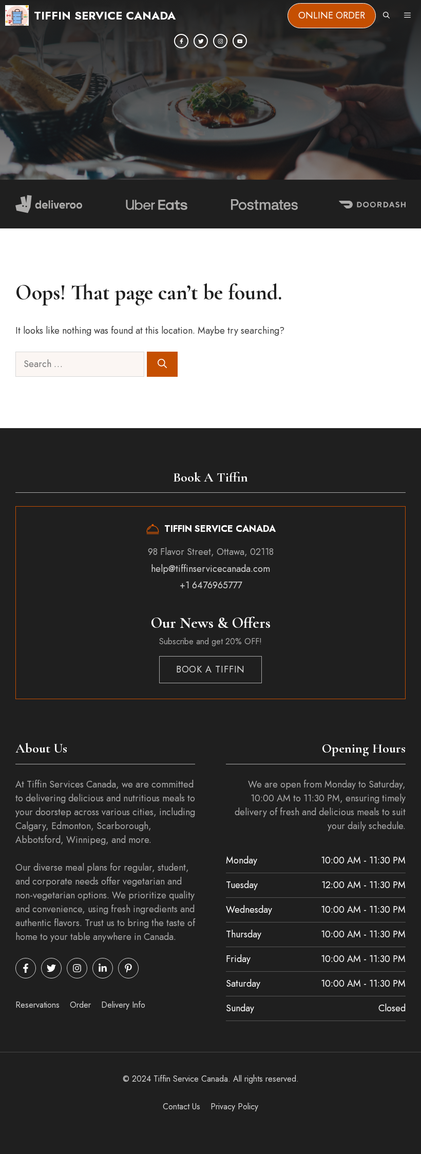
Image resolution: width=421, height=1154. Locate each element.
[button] (386, 15)
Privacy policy (234, 1106)
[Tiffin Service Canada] (17, 15)
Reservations (37, 1005)
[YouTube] (240, 41)
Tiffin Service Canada (105, 15)
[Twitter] (201, 41)
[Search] (162, 364)
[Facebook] (181, 41)
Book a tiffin (210, 669)
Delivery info (123, 1005)
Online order (331, 15)
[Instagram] (220, 41)
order (80, 1005)
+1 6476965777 (211, 585)
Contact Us (181, 1106)
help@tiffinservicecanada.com (210, 568)
